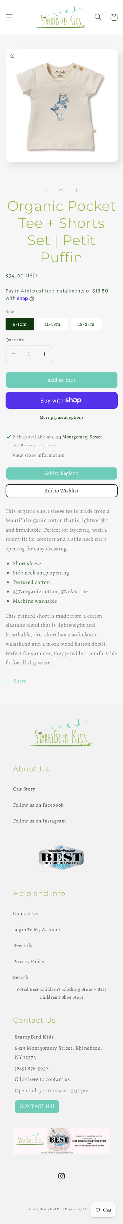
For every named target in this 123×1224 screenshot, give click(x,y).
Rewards (22, 945)
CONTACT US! (37, 1106)
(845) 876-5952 (32, 1068)
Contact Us (25, 913)
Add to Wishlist (61, 490)
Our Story (24, 788)
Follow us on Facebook (38, 804)
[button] (9, 17)
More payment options (62, 417)
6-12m (20, 323)
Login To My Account (37, 929)
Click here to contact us (42, 1079)
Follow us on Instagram (39, 820)
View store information (38, 455)
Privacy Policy (28, 961)
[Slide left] (46, 190)
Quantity (15, 339)
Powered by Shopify (79, 1209)
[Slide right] (77, 190)
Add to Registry (61, 473)
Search (21, 977)
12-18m (52, 323)
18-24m (86, 323)
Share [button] (20, 680)
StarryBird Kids (52, 1209)
